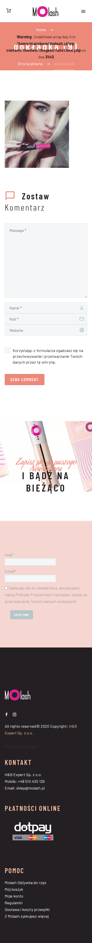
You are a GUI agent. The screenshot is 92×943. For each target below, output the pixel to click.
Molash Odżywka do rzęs (25, 882)
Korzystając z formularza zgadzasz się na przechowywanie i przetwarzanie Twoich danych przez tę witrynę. (48, 356)
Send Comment (24, 379)
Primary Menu (83, 11)
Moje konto (14, 895)
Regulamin (14, 902)
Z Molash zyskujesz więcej (27, 916)
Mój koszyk (14, 889)
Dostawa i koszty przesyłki (27, 909)
